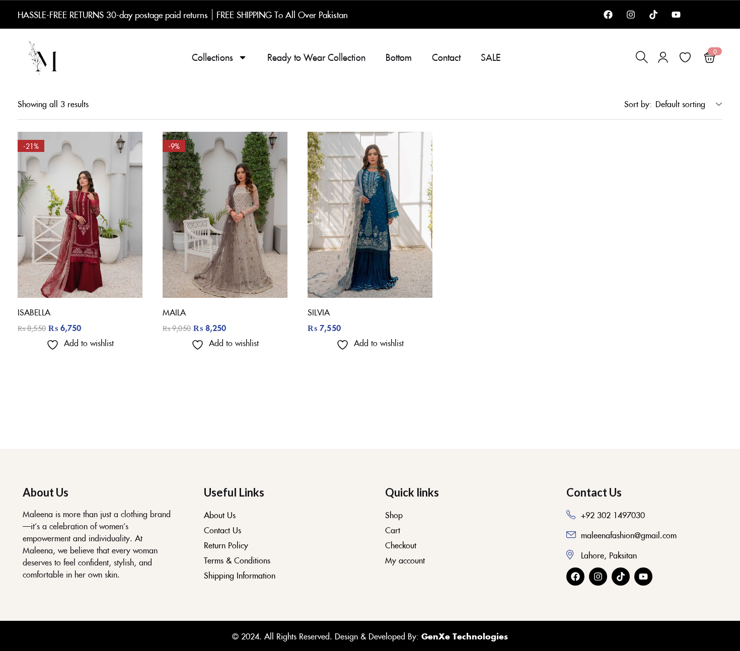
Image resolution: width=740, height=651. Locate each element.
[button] (687, 104)
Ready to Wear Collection (316, 57)
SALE (490, 57)
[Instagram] (631, 15)
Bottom (399, 57)
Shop (394, 514)
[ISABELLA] (80, 215)
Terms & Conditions (237, 559)
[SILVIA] (370, 215)
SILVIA (319, 311)
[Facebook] (608, 15)
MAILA (174, 311)
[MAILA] (225, 215)
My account (405, 559)
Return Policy (226, 544)
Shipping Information (239, 575)
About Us (220, 514)
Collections (212, 57)
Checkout (400, 544)
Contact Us (222, 529)
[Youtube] (676, 15)
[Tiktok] (653, 15)
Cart (392, 529)
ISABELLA (34, 311)
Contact (446, 57)
